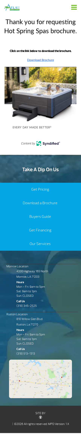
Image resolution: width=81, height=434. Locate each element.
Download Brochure (40, 60)
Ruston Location (17, 314)
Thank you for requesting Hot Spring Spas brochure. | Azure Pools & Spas (12, 7)
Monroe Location (17, 266)
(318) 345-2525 (26, 306)
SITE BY (40, 413)
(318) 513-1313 (25, 353)
